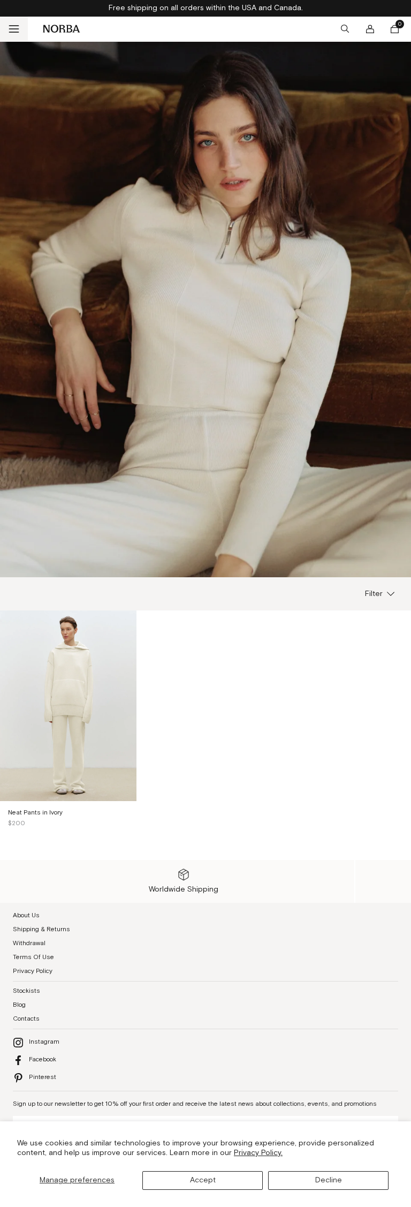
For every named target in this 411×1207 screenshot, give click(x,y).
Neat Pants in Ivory (35, 813)
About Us (26, 915)
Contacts (26, 1019)
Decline (328, 1180)
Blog (19, 1005)
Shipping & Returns (41, 929)
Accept (203, 1180)
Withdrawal (29, 943)
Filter (374, 594)
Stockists (26, 991)
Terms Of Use (33, 957)
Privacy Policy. (258, 1153)
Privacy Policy (32, 971)
